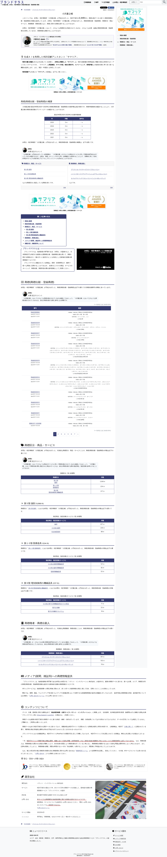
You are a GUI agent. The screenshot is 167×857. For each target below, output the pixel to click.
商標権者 (88, 2)
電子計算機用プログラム (56, 611)
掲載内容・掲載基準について (34, 243)
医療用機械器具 (56, 571)
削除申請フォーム (82, 751)
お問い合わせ (39, 753)
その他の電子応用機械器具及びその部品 (56, 604)
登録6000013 (35, 392)
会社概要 (118, 845)
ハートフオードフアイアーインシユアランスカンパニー (89, 174)
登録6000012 (35, 402)
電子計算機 (56, 608)
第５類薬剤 (56, 481)
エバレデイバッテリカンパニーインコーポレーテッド (88, 178)
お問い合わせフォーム (37, 696)
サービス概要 (119, 835)
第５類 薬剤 (27, 9)
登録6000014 (35, 377)
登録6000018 (35, 323)
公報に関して (128, 726)
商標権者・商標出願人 (77, 163)
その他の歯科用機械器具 (56, 568)
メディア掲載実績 (120, 838)
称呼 (96, 2)
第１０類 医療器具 (30, 174)
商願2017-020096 (35, 423)
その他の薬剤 (56, 528)
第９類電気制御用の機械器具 (56, 491)
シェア (111, 7)
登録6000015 (35, 360)
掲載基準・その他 (120, 841)
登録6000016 (35, 344)
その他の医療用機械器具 (56, 564)
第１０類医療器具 (56, 486)
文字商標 (106, 2)
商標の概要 (28, 221)
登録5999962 (35, 312)
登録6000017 (35, 333)
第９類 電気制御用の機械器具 (33, 178)
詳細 (64, 187)
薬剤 (55, 524)
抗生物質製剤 (56, 532)
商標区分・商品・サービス (32, 163)
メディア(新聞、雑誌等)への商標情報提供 (38, 241)
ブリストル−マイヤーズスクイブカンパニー (43, 9)
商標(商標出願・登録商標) (33, 224)
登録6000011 (35, 413)
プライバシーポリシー (122, 851)
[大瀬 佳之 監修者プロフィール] (47, 39)
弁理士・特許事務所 (120, 2)
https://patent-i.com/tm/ (45, 715)
